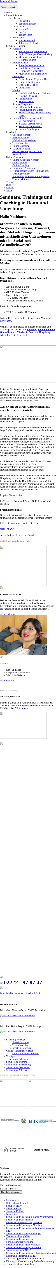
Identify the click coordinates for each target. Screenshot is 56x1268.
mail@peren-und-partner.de (15, 541)
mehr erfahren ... (8, 614)
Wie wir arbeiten (27, 121)
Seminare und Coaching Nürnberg (23, 1244)
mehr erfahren (7, 680)
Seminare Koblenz (15, 1211)
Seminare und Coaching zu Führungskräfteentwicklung (19, 1240)
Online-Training (20, 162)
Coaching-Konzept (21, 134)
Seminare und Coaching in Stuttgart (23, 1233)
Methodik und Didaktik (30, 126)
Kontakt (10, 187)
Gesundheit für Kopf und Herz (34, 79)
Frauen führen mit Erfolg (31, 109)
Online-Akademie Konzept (25, 159)
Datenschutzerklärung (17, 1203)
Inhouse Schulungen (29, 129)
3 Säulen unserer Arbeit (30, 123)
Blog (8, 184)
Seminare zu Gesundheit (18, 1067)
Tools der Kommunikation (31, 65)
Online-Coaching (20, 146)
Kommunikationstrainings (19, 1064)
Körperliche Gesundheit (30, 82)
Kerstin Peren (25, 29)
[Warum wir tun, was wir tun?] (23, 585)
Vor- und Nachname (10, 1185)
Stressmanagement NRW (18, 1250)
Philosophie (24, 21)
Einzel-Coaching (20, 137)
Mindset (16, 90)
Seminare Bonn (13, 1208)
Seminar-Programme (22, 104)
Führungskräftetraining (30, 107)
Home (9, 12)
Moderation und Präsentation (33, 73)
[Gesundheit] (23, 654)
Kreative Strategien (28, 96)
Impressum (11, 1200)
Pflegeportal (24, 87)
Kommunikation (20, 62)
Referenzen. (6, 321)
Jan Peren (23, 32)
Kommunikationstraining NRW (21, 1255)
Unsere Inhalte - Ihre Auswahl (27, 118)
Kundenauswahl (27, 40)
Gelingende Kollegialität (31, 71)
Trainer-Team (25, 34)
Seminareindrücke (27, 23)
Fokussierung (25, 98)
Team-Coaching (20, 143)
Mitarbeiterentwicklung (30, 57)
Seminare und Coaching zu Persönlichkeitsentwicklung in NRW (24, 1221)
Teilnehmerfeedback (29, 43)
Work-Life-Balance (28, 84)
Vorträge (10, 182)
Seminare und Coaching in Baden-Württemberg (29, 1217)
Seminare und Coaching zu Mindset (23, 1247)
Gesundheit (18, 76)
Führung (16, 48)
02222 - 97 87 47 (7, 529)
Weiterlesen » (21, 708)
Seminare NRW (14, 1205)
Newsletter (11, 1214)
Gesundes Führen (27, 59)
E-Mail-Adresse (8, 1188)
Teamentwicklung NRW (18, 1236)
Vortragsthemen (20, 1059)
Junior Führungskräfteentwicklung (35, 54)
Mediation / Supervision (24, 140)
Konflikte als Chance (29, 68)
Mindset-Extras (26, 101)
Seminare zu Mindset (16, 1070)
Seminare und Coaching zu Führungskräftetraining (31, 1253)
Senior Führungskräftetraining (33, 51)
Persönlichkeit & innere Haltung (34, 93)
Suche (9, 190)
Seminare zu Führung (16, 1061)
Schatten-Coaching (21, 148)
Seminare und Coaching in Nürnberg (24, 1225)
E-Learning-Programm (23, 168)
